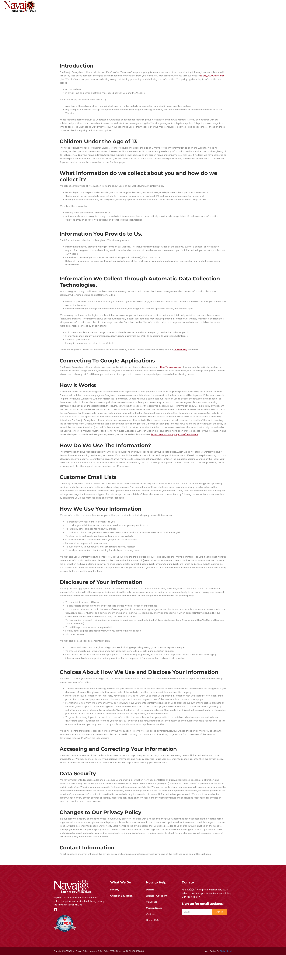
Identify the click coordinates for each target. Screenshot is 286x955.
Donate (150, 889)
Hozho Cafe (152, 920)
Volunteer (151, 901)
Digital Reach (226, 951)
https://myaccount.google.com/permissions (174, 434)
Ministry (114, 889)
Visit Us (150, 914)
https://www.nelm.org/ (212, 75)
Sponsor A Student (156, 895)
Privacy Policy (82, 951)
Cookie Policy (180, 349)
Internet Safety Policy (99, 951)
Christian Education (121, 895)
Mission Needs (154, 908)
